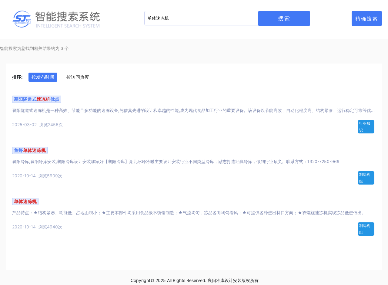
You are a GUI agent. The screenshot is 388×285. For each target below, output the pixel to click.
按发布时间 (43, 77)
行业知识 (364, 126)
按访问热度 (77, 77)
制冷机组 (364, 177)
